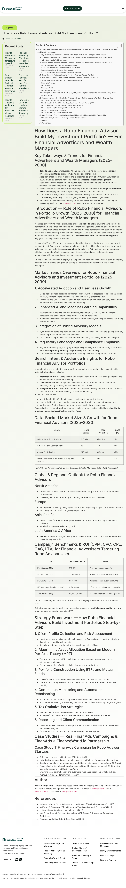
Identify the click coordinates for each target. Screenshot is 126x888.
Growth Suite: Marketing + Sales (83, 864)
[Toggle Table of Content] (118, 46)
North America (50, 83)
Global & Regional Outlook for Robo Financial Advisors (62, 80)
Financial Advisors (108, 860)
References (46, 123)
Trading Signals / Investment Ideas (79, 849)
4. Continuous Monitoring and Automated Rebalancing (63, 108)
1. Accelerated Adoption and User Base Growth (61, 65)
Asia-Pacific (49, 88)
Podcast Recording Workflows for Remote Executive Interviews (24, 59)
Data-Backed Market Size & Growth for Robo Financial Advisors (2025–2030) (71, 78)
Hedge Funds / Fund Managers (109, 844)
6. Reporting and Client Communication (58, 113)
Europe (47, 85)
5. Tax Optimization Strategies (55, 110)
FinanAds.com (69, 203)
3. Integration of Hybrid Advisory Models (59, 70)
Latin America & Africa (52, 90)
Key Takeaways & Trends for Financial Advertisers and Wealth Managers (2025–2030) (73, 55)
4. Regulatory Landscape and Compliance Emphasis (63, 72)
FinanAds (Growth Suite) (54, 858)
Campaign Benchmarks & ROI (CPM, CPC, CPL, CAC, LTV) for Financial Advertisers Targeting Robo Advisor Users (78, 94)
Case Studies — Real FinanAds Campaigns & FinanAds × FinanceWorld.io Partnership (74, 115)
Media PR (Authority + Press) (81, 856)
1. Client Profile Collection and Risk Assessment (61, 100)
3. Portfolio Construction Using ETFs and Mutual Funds (64, 105)
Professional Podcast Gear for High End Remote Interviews (25, 82)
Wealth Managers (107, 855)
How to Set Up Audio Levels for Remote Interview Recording (24, 107)
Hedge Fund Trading (80, 843)
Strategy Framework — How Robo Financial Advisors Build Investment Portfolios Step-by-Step (77, 98)
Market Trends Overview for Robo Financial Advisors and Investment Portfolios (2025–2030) (77, 63)
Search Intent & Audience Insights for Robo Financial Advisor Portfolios (68, 75)
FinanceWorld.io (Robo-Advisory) (54, 844)
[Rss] (20, 859)
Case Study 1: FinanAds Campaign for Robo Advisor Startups (65, 118)
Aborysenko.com (70, 791)
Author (44, 120)
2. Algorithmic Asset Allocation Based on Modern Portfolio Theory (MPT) (69, 103)
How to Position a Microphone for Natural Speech (11, 58)
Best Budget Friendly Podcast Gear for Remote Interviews (10, 83)
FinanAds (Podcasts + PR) (55, 863)
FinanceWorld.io (99, 788)
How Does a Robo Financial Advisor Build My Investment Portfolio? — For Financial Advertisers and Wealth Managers (78, 50)
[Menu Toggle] (123, 8)
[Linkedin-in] (16, 859)
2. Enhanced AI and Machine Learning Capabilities (62, 68)
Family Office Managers (110, 851)
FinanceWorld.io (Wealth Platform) (54, 852)
